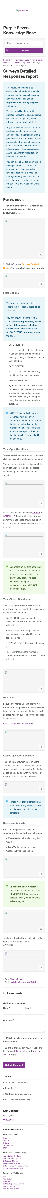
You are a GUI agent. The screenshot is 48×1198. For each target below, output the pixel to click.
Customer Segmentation (12, 1158)
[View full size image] (24, 239)
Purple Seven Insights (11, 1189)
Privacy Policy (21, 1051)
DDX (5, 1176)
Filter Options (11, 293)
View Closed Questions (16, 599)
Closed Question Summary (18, 755)
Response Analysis (14, 823)
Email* (28, 1007)
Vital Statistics (8, 1179)
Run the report (13, 199)
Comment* (8, 1020)
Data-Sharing (8, 1181)
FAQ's (5, 1148)
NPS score (9, 697)
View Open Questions (15, 449)
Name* (6, 1007)
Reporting (26, 62)
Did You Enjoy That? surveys (13, 1184)
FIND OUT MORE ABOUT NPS (18, 723)
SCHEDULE (9, 516)
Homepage (7, 1138)
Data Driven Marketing (11, 1161)
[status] (24, 137)
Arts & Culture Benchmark (12, 1156)
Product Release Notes (11, 1163)
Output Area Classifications (13, 1168)
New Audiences (9, 1186)
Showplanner (8, 1145)
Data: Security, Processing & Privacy (16, 1166)
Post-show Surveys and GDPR (23, 982)
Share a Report (16, 979)
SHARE (36, 512)
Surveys (16, 62)
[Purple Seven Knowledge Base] (23, 10)
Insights (6, 1143)
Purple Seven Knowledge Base (16, 59)
